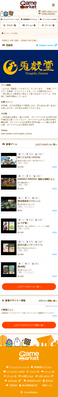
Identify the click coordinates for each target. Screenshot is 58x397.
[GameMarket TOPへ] (29, 356)
